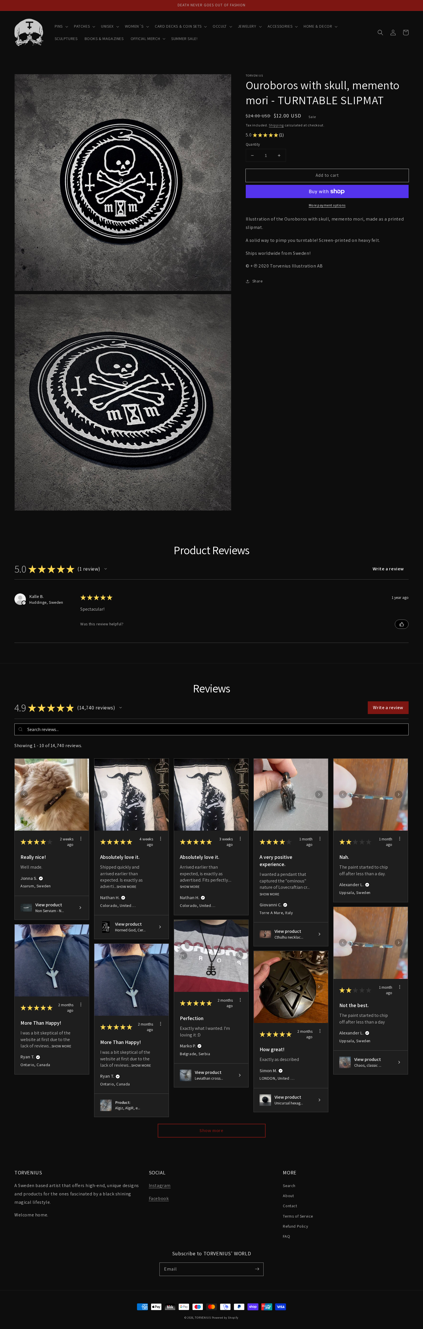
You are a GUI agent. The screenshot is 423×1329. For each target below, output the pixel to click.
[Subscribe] (257, 1269)
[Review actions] (81, 839)
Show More (126, 886)
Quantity (253, 144)
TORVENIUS (203, 1317)
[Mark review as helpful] (402, 624)
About (288, 1195)
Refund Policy (295, 1226)
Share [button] (257, 281)
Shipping (276, 125)
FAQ (286, 1236)
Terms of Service (298, 1216)
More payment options (327, 205)
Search (289, 1185)
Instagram (160, 1185)
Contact (290, 1205)
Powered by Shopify (225, 1317)
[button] (60, 26)
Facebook (159, 1198)
